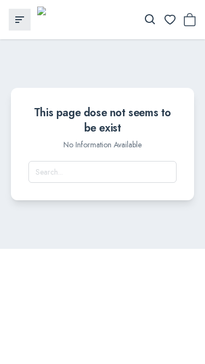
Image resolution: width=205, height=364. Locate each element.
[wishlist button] (170, 19)
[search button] (150, 19)
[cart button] (189, 19)
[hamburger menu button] (20, 20)
